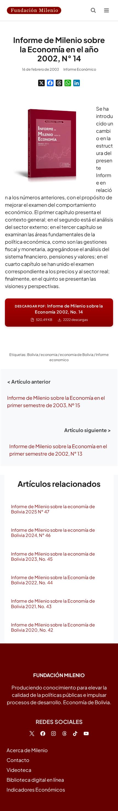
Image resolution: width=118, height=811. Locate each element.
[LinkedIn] (76, 83)
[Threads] (59, 83)
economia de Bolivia (76, 354)
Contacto (18, 760)
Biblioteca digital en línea (35, 780)
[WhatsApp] (67, 83)
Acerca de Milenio (27, 750)
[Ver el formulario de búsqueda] (93, 10)
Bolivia (32, 354)
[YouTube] (86, 733)
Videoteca (19, 770)
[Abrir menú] (106, 10)
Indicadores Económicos (36, 789)
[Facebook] (50, 83)
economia (49, 354)
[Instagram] (53, 733)
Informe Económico (79, 69)
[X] (41, 83)
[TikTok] (75, 733)
